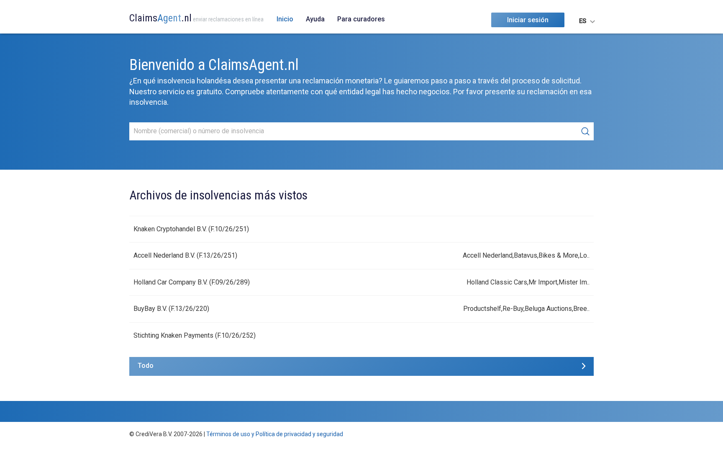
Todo (146, 366)
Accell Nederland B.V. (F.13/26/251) (185, 255)
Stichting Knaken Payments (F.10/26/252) (194, 335)
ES (582, 21)
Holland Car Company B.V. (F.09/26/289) (191, 282)
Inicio (285, 19)
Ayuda (315, 19)
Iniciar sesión (528, 20)
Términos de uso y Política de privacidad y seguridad (274, 434)
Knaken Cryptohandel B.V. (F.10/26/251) (191, 229)
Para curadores (361, 19)
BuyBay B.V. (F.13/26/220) (171, 309)
